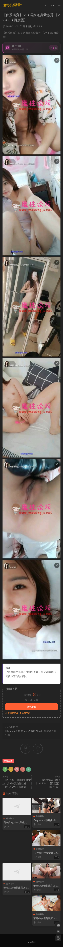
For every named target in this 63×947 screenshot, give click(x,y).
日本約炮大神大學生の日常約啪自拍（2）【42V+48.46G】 (16, 822)
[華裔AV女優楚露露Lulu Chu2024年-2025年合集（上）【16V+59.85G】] (17, 871)
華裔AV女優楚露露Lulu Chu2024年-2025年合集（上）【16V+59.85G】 (16, 887)
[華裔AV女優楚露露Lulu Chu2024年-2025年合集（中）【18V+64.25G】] (46, 870)
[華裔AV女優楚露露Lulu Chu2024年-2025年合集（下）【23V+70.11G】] (46, 903)
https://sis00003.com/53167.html (23, 731)
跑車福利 (27, 26)
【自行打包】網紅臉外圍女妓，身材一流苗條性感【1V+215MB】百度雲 (17, 783)
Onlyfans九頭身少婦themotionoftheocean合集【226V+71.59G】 (45, 820)
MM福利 (31, 942)
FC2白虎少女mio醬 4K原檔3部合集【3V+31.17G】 (46, 853)
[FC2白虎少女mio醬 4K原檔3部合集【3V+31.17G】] (46, 838)
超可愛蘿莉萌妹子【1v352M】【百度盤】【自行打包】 (47, 783)
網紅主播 (8, 760)
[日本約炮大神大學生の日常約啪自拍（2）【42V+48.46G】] (17, 806)
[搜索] (46, 5)
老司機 (13, 5)
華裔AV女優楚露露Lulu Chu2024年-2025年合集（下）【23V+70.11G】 (45, 918)
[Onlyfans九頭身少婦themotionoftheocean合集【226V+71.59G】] (46, 805)
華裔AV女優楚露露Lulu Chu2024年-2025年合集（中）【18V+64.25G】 (45, 885)
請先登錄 (31, 706)
